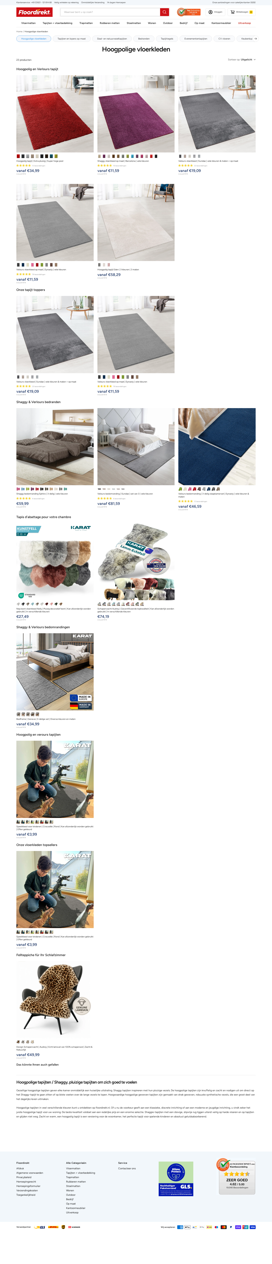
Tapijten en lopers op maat (72, 38)
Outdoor (168, 23)
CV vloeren (224, 38)
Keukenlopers (248, 38)
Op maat (199, 23)
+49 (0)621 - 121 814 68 (41, 2)
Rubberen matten (110, 23)
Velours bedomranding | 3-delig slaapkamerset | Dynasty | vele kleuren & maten (213, 495)
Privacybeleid (23, 1177)
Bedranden (144, 38)
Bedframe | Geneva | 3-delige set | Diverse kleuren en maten (46, 719)
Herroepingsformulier (28, 1186)
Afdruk (20, 1168)
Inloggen (218, 12)
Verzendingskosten (27, 1190)
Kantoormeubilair (221, 23)
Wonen (152, 23)
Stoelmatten (134, 23)
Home (19, 31)
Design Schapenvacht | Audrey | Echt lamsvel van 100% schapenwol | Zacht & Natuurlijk (54, 1048)
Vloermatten (28, 23)
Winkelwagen (244, 12)
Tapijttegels (167, 38)
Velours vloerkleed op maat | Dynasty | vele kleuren (41, 269)
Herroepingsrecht (26, 1181)
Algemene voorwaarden (29, 1172)
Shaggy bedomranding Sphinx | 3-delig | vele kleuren (42, 493)
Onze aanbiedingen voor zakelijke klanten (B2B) (234, 2)
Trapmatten (86, 23)
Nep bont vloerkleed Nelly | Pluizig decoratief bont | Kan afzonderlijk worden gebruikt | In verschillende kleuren (53, 610)
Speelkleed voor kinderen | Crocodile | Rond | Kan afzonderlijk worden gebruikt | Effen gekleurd (54, 828)
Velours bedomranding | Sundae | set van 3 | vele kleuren (125, 493)
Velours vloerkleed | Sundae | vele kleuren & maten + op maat (208, 161)
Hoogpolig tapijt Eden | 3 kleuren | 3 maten (118, 269)
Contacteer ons (127, 1168)
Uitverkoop (244, 23)
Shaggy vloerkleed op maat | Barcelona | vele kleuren (123, 161)
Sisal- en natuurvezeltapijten (112, 38)
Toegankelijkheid (25, 1194)
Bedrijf (183, 23)
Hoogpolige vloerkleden (33, 38)
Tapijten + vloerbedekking (57, 23)
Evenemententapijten (195, 38)
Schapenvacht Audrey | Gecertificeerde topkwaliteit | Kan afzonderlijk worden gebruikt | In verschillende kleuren (135, 610)
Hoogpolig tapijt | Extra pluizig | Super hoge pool (39, 161)
